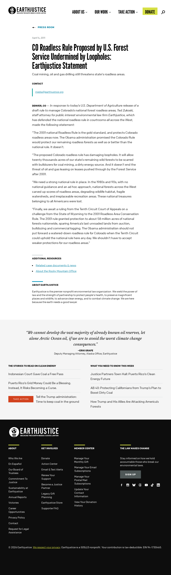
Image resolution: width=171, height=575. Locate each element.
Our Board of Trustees (16, 471)
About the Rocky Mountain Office (56, 271)
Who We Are (15, 458)
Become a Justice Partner (51, 486)
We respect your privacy (46, 547)
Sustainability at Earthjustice (18, 489)
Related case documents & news (56, 265)
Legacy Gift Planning (48, 495)
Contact (13, 523)
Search (162, 11)
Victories (14, 502)
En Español (15, 463)
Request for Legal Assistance (19, 530)
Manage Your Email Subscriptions (85, 469)
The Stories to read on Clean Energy (32, 365)
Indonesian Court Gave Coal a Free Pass (35, 374)
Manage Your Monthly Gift (81, 460)
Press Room (46, 27)
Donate (150, 12)
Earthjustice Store (51, 502)
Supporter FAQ (49, 508)
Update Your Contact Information (81, 493)
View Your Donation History (85, 503)
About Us (78, 12)
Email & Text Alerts (52, 469)
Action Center (49, 463)
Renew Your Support (48, 476)
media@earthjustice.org (49, 92)
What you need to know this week (112, 365)
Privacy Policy (17, 517)
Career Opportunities (17, 510)
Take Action (126, 12)
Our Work (101, 12)
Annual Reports (18, 497)
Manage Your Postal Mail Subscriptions (82, 480)
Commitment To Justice (18, 480)
